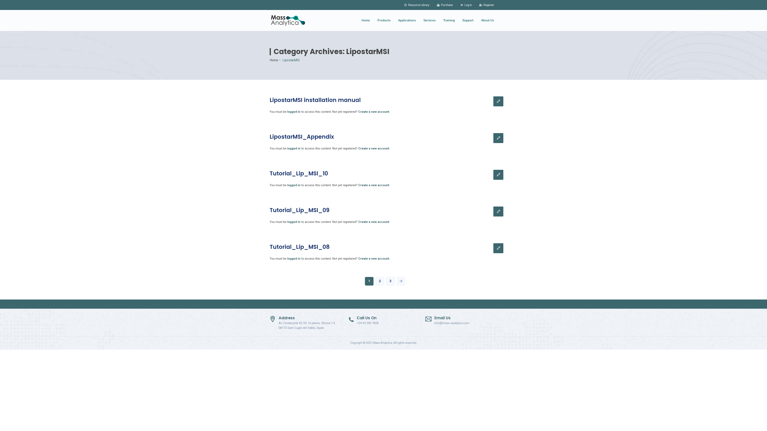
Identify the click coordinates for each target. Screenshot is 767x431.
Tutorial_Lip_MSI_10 (299, 173)
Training (449, 20)
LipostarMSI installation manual (315, 100)
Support (468, 20)
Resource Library (418, 5)
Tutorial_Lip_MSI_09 (300, 210)
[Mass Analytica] (288, 20)
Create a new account (373, 112)
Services (429, 20)
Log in (468, 5)
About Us (487, 20)
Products (384, 20)
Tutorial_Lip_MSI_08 (300, 247)
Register (489, 5)
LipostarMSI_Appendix (302, 137)
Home (366, 20)
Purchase (447, 5)
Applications (407, 20)
